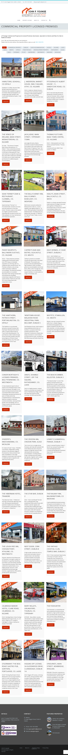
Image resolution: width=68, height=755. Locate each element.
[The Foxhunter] (56, 592)
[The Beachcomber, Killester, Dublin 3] (56, 361)
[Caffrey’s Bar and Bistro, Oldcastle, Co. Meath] (34, 236)
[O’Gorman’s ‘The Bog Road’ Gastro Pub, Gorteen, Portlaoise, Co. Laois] (11, 650)
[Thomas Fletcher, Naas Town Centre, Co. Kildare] (56, 120)
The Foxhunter (56, 733)
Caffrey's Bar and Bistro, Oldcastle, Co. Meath (58, 719)
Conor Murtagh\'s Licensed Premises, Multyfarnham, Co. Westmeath (59, 726)
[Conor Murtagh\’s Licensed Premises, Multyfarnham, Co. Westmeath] (11, 361)
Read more (5, 101)
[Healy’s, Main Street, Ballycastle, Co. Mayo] (56, 180)
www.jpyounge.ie (34, 731)
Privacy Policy (45, 747)
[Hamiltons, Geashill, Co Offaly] (11, 68)
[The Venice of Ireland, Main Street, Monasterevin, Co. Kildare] (11, 120)
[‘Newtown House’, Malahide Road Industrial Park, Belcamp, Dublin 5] (34, 301)
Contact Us (44, 20)
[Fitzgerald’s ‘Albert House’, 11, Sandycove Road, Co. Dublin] (56, 68)
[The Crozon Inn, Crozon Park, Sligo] (34, 425)
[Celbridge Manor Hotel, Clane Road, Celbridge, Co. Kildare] (11, 592)
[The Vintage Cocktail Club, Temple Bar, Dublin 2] (56, 533)
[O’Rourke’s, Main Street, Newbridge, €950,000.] (56, 650)
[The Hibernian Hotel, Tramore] (11, 480)
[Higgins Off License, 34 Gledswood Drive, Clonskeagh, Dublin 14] (34, 650)
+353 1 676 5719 (39, 42)
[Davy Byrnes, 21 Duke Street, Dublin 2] (56, 236)
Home (18, 20)
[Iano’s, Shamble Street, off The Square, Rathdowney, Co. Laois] (34, 361)
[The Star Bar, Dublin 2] (34, 480)
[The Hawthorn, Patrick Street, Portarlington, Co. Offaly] (11, 301)
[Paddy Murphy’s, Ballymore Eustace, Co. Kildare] (11, 236)
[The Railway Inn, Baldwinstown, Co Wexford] (56, 480)
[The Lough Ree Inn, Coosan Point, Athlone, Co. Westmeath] (11, 533)
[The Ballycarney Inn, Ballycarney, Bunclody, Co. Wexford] (34, 180)
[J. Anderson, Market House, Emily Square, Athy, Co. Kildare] (34, 68)
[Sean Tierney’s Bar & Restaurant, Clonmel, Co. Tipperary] (11, 180)
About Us (36, 20)
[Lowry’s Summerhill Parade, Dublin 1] (56, 425)
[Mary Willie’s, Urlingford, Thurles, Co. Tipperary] (34, 592)
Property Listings (27, 20)
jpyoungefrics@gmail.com (40, 2)
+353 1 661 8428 (28, 2)
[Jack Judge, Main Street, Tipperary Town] (34, 120)
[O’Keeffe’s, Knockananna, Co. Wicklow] (11, 425)
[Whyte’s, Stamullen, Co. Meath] (56, 301)
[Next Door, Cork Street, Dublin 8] (34, 533)
